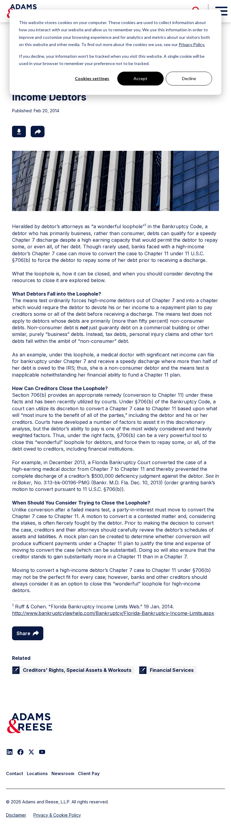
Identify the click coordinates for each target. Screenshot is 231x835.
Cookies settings (92, 78)
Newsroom (62, 773)
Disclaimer (16, 815)
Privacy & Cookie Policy (57, 815)
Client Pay (89, 773)
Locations (37, 773)
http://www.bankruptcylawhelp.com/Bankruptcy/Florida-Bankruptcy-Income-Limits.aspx (113, 613)
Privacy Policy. (192, 44)
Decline (189, 78)
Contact (14, 773)
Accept (140, 78)
